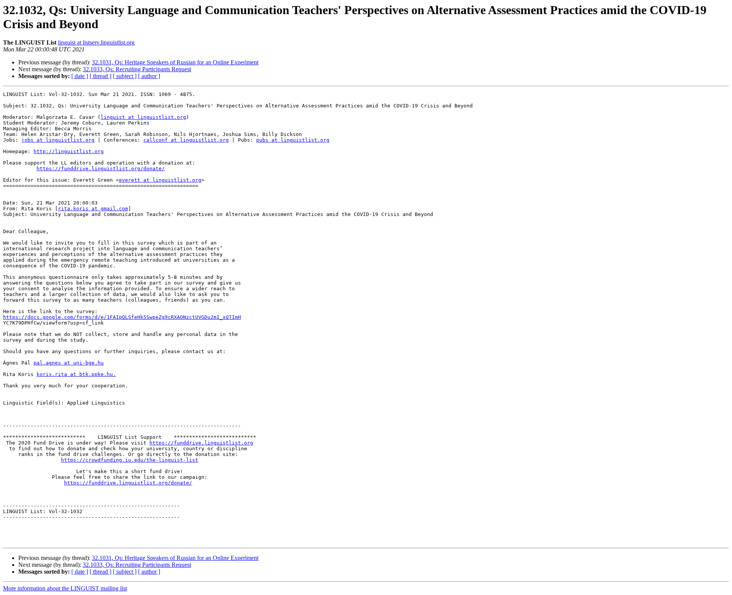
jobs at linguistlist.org (58, 140)
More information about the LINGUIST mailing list (65, 588)
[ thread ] (100, 76)
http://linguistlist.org (69, 151)
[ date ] (79, 76)
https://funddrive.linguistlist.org (201, 443)
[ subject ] (124, 76)
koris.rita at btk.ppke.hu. (76, 374)
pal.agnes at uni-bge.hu (69, 363)
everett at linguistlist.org (160, 180)
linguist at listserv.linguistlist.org (96, 42)
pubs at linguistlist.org (292, 140)
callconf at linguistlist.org (186, 140)
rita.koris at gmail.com (93, 208)
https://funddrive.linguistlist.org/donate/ (101, 168)
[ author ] (149, 76)
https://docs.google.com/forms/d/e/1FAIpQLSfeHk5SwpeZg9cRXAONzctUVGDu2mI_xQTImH (122, 317)
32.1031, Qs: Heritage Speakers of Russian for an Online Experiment (175, 62)
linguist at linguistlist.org (143, 117)
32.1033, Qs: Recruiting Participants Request (137, 69)
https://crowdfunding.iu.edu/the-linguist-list (129, 460)
